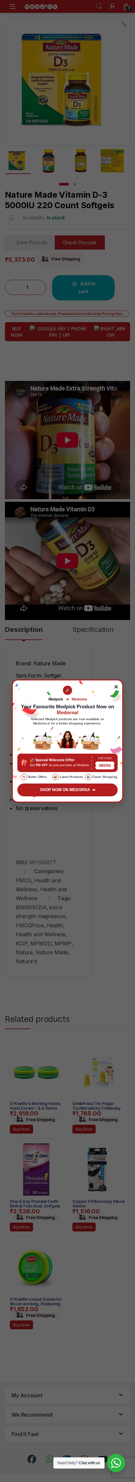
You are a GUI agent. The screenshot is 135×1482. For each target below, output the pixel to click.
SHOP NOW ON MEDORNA (67, 789)
